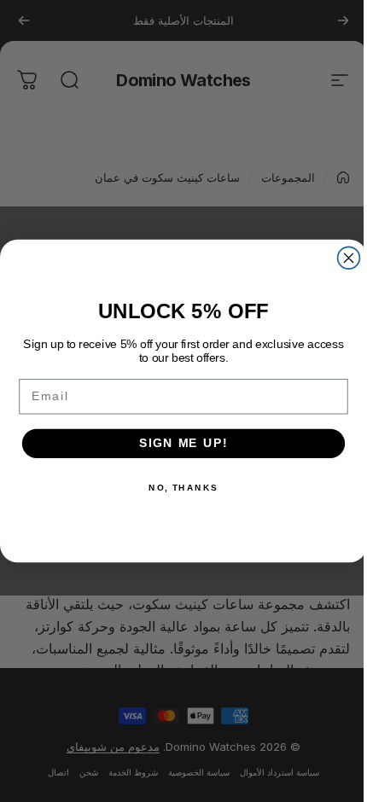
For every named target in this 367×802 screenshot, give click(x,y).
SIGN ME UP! (183, 443)
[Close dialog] (349, 258)
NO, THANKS (183, 487)
